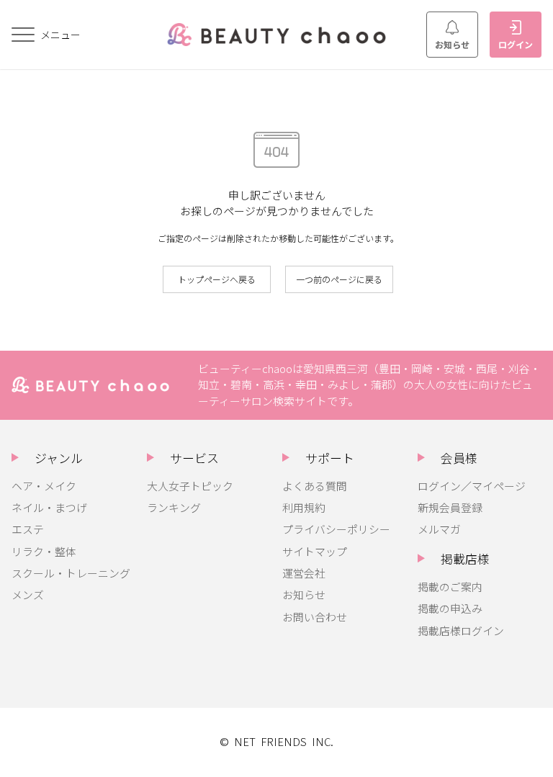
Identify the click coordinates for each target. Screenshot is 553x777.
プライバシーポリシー (336, 528)
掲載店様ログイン (461, 630)
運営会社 (303, 572)
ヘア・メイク (44, 485)
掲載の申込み (450, 608)
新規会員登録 (450, 507)
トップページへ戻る (217, 279)
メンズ (28, 594)
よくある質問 (314, 485)
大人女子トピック (190, 485)
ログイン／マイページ (472, 485)
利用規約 (303, 507)
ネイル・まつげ (49, 507)
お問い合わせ (314, 616)
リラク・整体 (44, 551)
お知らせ (452, 44)
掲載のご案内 (450, 586)
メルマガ (439, 528)
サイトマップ (314, 551)
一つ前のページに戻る (339, 279)
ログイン (515, 44)
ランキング (174, 507)
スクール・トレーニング (71, 572)
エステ (28, 528)
